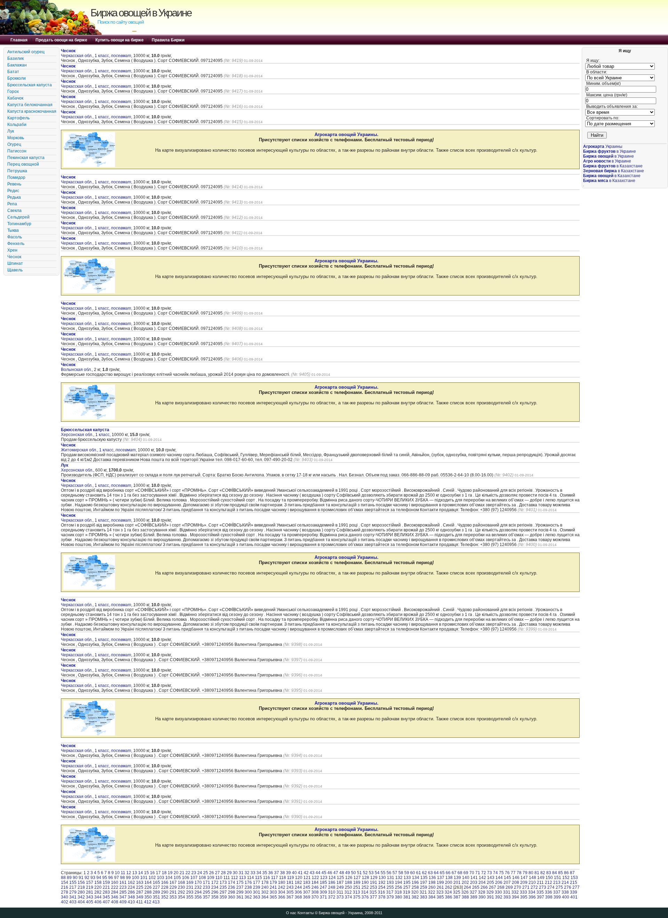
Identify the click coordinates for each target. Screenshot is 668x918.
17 (158, 872)
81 (536, 872)
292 (181, 892)
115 (258, 877)
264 (467, 887)
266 (484, 887)
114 (250, 877)
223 (123, 887)
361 (240, 897)
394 (515, 897)
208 (515, 882)
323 (440, 892)
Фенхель (15, 243)
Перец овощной (23, 164)
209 (523, 882)
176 (248, 882)
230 (181, 887)
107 (194, 877)
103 (160, 877)
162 (131, 882)
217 (73, 887)
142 (482, 877)
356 (198, 897)
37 (276, 872)
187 (340, 882)
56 (389, 872)
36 (270, 872)
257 (407, 887)
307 (306, 892)
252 (365, 887)
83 (548, 872)
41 (300, 872)
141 (474, 877)
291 (173, 892)
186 (331, 882)
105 (177, 877)
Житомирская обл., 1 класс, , (99, 447)
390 (482, 897)
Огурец (14, 144)
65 (442, 872)
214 (565, 882)
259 (423, 887)
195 (407, 882)
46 (329, 872)
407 (106, 902)
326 (465, 892)
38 (282, 872)
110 (218, 877)
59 (406, 872)
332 (515, 892)
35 (264, 872)
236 (231, 887)
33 (252, 872)
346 (114, 897)
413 (156, 902)
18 (164, 872)
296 (214, 892)
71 (477, 872)
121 (307, 877)
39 (288, 872)
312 (348, 892)
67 (454, 872)
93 (92, 877)
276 (567, 887)
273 (542, 887)
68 (460, 872)
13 (134, 872)
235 (223, 887)
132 (399, 877)
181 (290, 882)
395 (523, 897)
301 (256, 892)
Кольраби (16, 124)
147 (524, 877)
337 (556, 892)
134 (415, 877)
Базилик (15, 58)
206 (498, 882)
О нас (291, 913)
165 (156, 882)
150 (549, 877)
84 (554, 872)
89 (69, 877)
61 (418, 872)
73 (489, 872)
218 (81, 887)
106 (185, 877)
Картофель (18, 118)
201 (457, 882)
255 (390, 887)
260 (432, 887)
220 (98, 887)
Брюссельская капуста (29, 84)
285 (123, 892)
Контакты (305, 913)
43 (312, 872)
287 (139, 892)
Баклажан (17, 65)
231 (189, 887)
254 (381, 887)
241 (273, 887)
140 (465, 877)
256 (398, 887)
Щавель (15, 270)
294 (198, 892)
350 (148, 897)
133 (407, 877)
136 (432, 877)
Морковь (15, 137)
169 (189, 882)
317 (389, 892)
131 (390, 877)
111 (226, 877)
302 (265, 892)
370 (315, 897)
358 (214, 897)
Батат (13, 71)
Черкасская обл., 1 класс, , (96, 53)
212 (548, 882)
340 (64, 897)
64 (436, 872)
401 (574, 897)
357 (206, 897)
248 (331, 887)
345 (106, 897)
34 (258, 872)
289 (156, 892)
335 (540, 892)
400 (565, 897)
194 (398, 882)
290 (164, 892)
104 (169, 877)
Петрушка (17, 170)
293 (189, 892)
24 (199, 872)
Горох (13, 91)
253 (373, 887)
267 (492, 887)
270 (517, 887)
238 (248, 887)
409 (123, 902)
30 (235, 872)
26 (211, 872)
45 (323, 872)
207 (507, 882)
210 (532, 882)
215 (573, 882)
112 (234, 877)
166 (164, 882)
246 (315, 887)
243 (290, 887)
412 (147, 902)
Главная (18, 40)
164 (148, 882)
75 (501, 872)
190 (365, 882)
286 (131, 892)
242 (281, 887)
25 (205, 872)
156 (81, 882)
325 (456, 892)
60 (412, 872)
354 (181, 897)
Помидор (16, 177)
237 (240, 887)
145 (507, 877)
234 (214, 887)
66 (448, 872)
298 (231, 892)
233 (206, 887)
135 (424, 877)
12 (128, 872)
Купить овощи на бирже (119, 40)
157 (89, 882)
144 (499, 877)
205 (490, 882)
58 (400, 872)
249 (340, 887)
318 (398, 892)
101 (144, 877)
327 (473, 892)
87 (572, 872)
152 (566, 877)
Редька (14, 197)
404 (81, 902)
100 (135, 877)
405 (89, 902)
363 (256, 897)
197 (423, 882)
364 (265, 897)
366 (281, 897)
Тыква (13, 230)
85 (560, 872)
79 (525, 872)
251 (356, 887)
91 (81, 877)
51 (359, 872)
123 (323, 877)
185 (323, 882)
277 (576, 887)
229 (173, 887)
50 (353, 872)
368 (298, 897)
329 (490, 892)
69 (465, 872)
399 (557, 897)
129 (373, 877)
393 (507, 897)
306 (298, 892)
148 (532, 877)
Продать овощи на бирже (61, 40)
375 (356, 897)
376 (365, 897)
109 (210, 877)
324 (448, 892)
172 (214, 882)
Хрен (12, 250)
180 (281, 882)
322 (431, 892)
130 (382, 877)
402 (64, 902)
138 (449, 877)
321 (423, 892)
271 (526, 887)
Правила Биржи (168, 40)
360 (231, 897)
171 (206, 882)
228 (164, 887)
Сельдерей (18, 217)
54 (377, 872)
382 (415, 897)
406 (98, 902)
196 (415, 882)
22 (187, 872)
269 (509, 887)
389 (473, 897)
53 (371, 872)
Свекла (14, 210)
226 (148, 887)
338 (565, 892)
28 (223, 872)
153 (574, 877)
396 (532, 897)
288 (148, 892)
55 (383, 872)
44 (318, 872)
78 (519, 872)
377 (373, 897)
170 (198, 882)
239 (256, 887)
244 (298, 887)
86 (566, 872)
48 (341, 872)
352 (164, 897)
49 (347, 872)
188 (348, 882)
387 (457, 897)
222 (114, 887)
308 (315, 892)
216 (64, 887)
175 (240, 882)
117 (274, 877)
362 (248, 897)
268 (500, 887)
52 (365, 872)
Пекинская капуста (26, 157)
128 (365, 877)
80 (530, 872)
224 (131, 887)
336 (548, 892)
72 (483, 872)
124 (332, 877)
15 (146, 872)
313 (356, 892)
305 (290, 892)
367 (290, 897)
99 (128, 877)
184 (315, 882)
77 (513, 872)
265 (475, 887)
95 (104, 877)
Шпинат (15, 263)
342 (81, 897)
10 (117, 872)
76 (507, 872)
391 (490, 897)
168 (181, 882)
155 (73, 882)
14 (140, 872)
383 (423, 897)
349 (139, 897)
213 (556, 882)
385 (440, 897)
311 (339, 892)
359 (223, 897)
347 (123, 897)
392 (498, 897)
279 (73, 892)
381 (407, 897)
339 (573, 892)
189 (356, 882)
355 (189, 897)
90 (75, 877)
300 (248, 892)
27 (217, 872)
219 (89, 887)
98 (122, 877)
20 (176, 872)
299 (240, 892)
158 (98, 882)
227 (156, 887)
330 (498, 892)
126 (348, 877)
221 (106, 887)
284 (114, 892)
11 (123, 872)
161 (123, 882)
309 (323, 892)
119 (290, 877)
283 (106, 892)
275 (559, 887)
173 (223, 882)
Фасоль (14, 237)
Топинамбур (19, 223)
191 (373, 882)
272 (534, 887)
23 (193, 872)
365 (273, 897)
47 (335, 872)
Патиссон (16, 151)
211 (540, 882)
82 (542, 872)
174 (231, 882)
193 (390, 882)
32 (247, 872)
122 (315, 877)
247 (323, 887)
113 (242, 877)
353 (173, 897)
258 (415, 887)
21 (182, 872)
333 (523, 892)
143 (490, 877)
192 (381, 882)
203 (473, 882)
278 (64, 892)
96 (110, 877)
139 (457, 877)
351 (156, 897)
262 (448, 887)
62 (424, 872)
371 (323, 897)
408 (114, 902)
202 (465, 882)
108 (202, 877)
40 (294, 872)
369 (306, 897)
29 (229, 872)
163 (139, 882)
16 (152, 872)
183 (306, 882)
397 (540, 897)
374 (348, 897)
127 (357, 877)
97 (116, 877)
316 (381, 892)
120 (298, 877)
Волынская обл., (77, 367)
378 (381, 897)
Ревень (14, 184)
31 (241, 872)
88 (63, 877)
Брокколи (16, 78)
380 (398, 897)
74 (495, 872)
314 (364, 892)
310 (331, 892)
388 (465, 897)
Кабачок (15, 98)
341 (73, 897)
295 (206, 892)
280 (81, 892)
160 (114, 882)
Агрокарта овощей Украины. (347, 134)
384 (432, 897)
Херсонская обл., (78, 468)
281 (89, 892)
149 (540, 877)
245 (306, 887)
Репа (12, 203)
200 (448, 882)
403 (73, 902)
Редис (13, 190)
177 (256, 882)
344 (98, 897)
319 (406, 892)
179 (273, 882)
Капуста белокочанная (30, 104)
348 (131, 897)
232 (198, 887)
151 (557, 877)
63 (430, 872)
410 (131, 902)
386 (448, 897)
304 (281, 892)
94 (98, 877)
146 (515, 877)
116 (266, 877)
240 (265, 887)
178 (265, 882)
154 (64, 882)
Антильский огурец (26, 51)
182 (298, 882)
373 (340, 897)
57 (394, 872)
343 (89, 897)
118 (282, 877)
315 (373, 892)
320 (415, 892)
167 (173, 882)
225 (139, 887)
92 (87, 877)
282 (98, 892)
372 (331, 897)
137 (440, 877)
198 (432, 882)
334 (531, 892)
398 (548, 897)
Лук (10, 131)
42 (306, 872)
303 (273, 892)
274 (551, 887)
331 (506, 892)
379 (390, 897)
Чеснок (14, 256)
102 (152, 877)
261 (440, 887)
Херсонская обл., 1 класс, (86, 432)
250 (348, 887)
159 (106, 882)
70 (471, 872)
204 (482, 882)
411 (139, 902)
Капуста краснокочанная (31, 111)
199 (440, 882)
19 (170, 872)
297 (223, 892)
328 (481, 892)
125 (340, 877)
